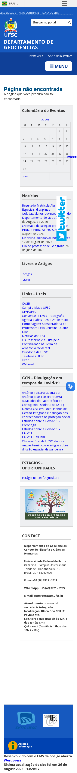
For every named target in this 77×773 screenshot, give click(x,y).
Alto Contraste (29, 12)
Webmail (28, 364)
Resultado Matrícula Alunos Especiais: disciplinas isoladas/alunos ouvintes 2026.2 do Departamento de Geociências (46, 211)
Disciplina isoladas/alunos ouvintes (46, 238)
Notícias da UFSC (34, 336)
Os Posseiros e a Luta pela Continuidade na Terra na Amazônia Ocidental (40, 344)
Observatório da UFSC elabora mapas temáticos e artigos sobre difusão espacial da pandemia (45, 445)
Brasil (13, 3)
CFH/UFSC (29, 312)
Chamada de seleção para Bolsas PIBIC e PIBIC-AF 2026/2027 (45, 228)
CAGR (26, 303)
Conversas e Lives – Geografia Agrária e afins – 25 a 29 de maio (45, 318)
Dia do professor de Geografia (43, 246)
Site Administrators (60, 56)
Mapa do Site (50, 12)
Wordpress (12, 760)
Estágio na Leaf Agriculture (40, 478)
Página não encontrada (33, 89)
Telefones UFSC (33, 356)
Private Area (36, 56)
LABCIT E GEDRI (33, 437)
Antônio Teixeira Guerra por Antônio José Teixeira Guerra (42, 395)
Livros (27, 279)
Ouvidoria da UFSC (35, 352)
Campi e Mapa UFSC (36, 307)
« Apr (26, 176)
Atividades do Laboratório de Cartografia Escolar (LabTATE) (43, 403)
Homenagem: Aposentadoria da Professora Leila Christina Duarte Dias (45, 328)
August (45, 119)
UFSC (26, 360)
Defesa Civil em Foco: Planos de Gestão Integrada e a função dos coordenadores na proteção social (46, 413)
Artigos (27, 274)
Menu (61, 66)
